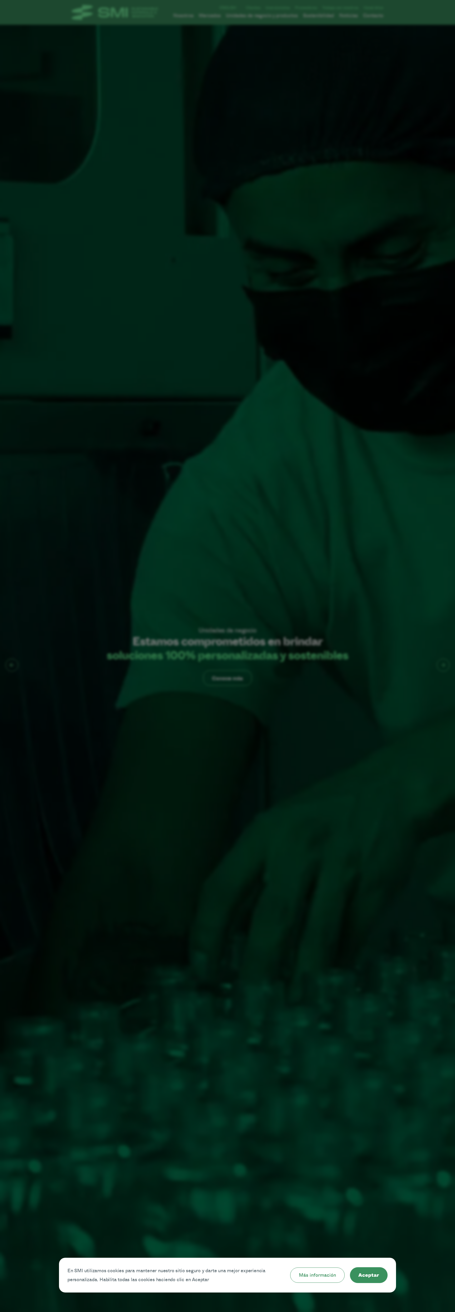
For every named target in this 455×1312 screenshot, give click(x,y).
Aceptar (368, 1275)
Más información (317, 1275)
